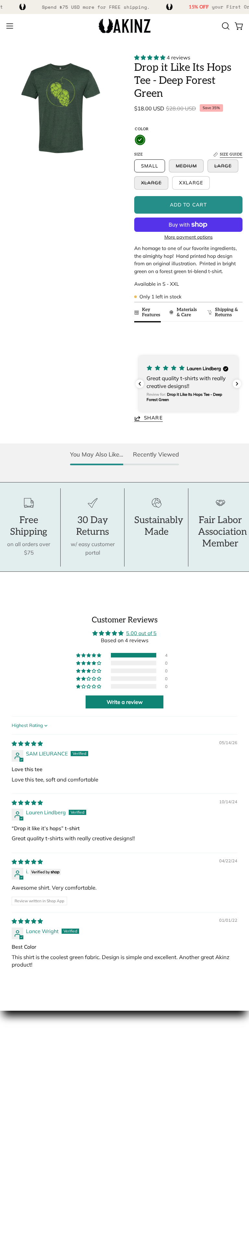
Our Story (18, 1040)
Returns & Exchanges (33, 1158)
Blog (12, 1084)
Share (153, 418)
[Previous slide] (141, 338)
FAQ (11, 1135)
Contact (16, 1124)
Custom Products (28, 1147)
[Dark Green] (140, 140)
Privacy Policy (23, 1180)
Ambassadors (23, 1051)
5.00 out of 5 (141, 633)
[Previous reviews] (140, 384)
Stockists (17, 1062)
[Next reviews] (237, 384)
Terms (14, 1169)
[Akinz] (124, 26)
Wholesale (19, 1073)
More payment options (188, 237)
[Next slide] (234, 338)
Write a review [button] (125, 702)
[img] (27, 743)
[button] (225, 26)
